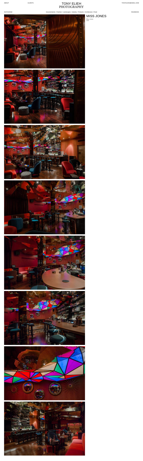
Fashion (59, 12)
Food (95, 12)
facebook (135, 12)
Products (81, 12)
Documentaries (50, 12)
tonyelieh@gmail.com (130, 3)
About (6, 3)
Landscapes (67, 12)
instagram (8, 12)
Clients (31, 3)
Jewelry (74, 12)
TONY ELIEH (71, 3)
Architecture (89, 12)
